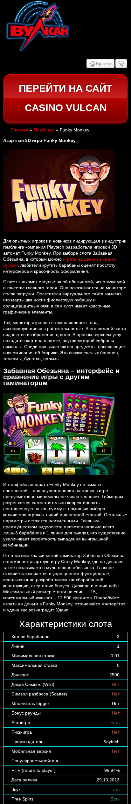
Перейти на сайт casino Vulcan (65, 98)
